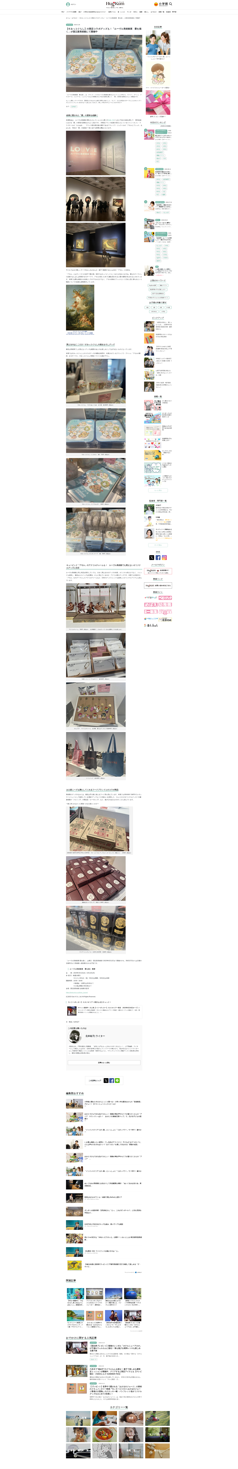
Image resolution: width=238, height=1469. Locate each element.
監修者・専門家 (171, 12)
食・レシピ (121, 12)
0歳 (147, 307)
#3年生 (158, 146)
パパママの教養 (71, 12)
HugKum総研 (152, 285)
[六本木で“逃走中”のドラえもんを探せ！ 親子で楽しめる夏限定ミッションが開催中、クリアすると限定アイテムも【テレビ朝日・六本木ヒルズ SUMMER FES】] (76, 1371)
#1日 (164, 158)
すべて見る (158, 545)
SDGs (135, 12)
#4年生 (165, 146)
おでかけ (154, 12)
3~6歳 (168, 307)
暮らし (146, 12)
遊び (80, 12)
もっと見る (158, 490)
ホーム (68, 18)
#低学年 (158, 258)
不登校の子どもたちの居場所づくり (158, 297)
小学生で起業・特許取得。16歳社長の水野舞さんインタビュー (164, 385)
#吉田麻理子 (159, 152)
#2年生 (165, 143)
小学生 (163, 311)
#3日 (157, 161)
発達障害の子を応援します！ (158, 289)
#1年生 (158, 143)
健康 (141, 12)
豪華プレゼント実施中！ (158, 116)
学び (63, 12)
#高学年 (158, 261)
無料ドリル (112, 12)
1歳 (154, 307)
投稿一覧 (111, 120)
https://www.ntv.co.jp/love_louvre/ (77, 992)
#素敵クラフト (160, 155)
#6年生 (158, 149)
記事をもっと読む (104, 1062)
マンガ (129, 12)
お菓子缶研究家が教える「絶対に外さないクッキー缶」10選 (164, 373)
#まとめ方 (166, 212)
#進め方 (158, 158)
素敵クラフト (163, 285)
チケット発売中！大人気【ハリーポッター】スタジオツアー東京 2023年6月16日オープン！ (109, 1007)
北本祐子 (74, 106)
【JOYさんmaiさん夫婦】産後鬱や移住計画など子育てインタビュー (164, 349)
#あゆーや (94, 1359)
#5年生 (165, 149)
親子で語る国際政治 (158, 293)
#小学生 (165, 255)
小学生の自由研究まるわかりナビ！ (94, 12)
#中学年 (165, 258)
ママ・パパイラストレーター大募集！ (158, 88)
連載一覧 (161, 12)
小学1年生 (154, 311)
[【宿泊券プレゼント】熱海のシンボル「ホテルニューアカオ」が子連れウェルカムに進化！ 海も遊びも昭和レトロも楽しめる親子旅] (76, 1347)
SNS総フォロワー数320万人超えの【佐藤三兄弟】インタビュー (164, 361)
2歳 (161, 307)
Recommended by (130, 1272)
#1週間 (163, 194)
